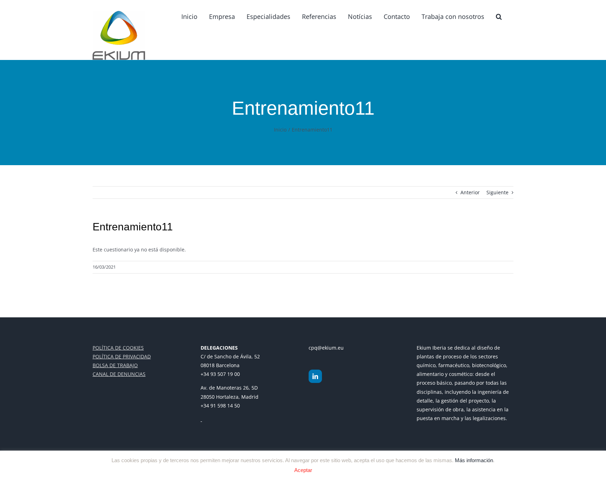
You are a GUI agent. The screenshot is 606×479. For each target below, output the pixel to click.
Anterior (470, 192)
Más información (474, 460)
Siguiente (497, 192)
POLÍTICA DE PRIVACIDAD (122, 356)
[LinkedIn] (315, 376)
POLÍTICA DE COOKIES (118, 347)
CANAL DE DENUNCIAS (119, 374)
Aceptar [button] (303, 470)
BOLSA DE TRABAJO (115, 365)
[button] (499, 16)
